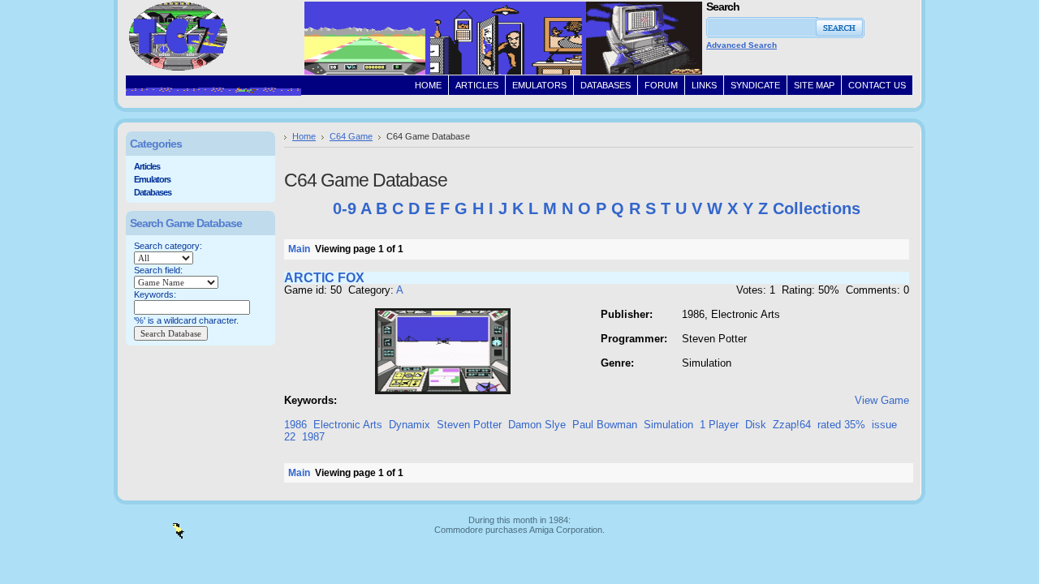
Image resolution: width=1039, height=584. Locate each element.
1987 (313, 437)
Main (299, 249)
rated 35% (841, 425)
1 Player (719, 425)
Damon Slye (537, 425)
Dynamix (409, 425)
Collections (816, 208)
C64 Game (351, 136)
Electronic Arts (347, 425)
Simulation (668, 425)
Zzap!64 (792, 425)
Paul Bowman (604, 425)
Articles (147, 166)
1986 (295, 425)
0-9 (344, 208)
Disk (755, 425)
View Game (882, 400)
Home (304, 136)
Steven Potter (469, 425)
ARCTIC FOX (324, 278)
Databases (152, 192)
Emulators (152, 179)
